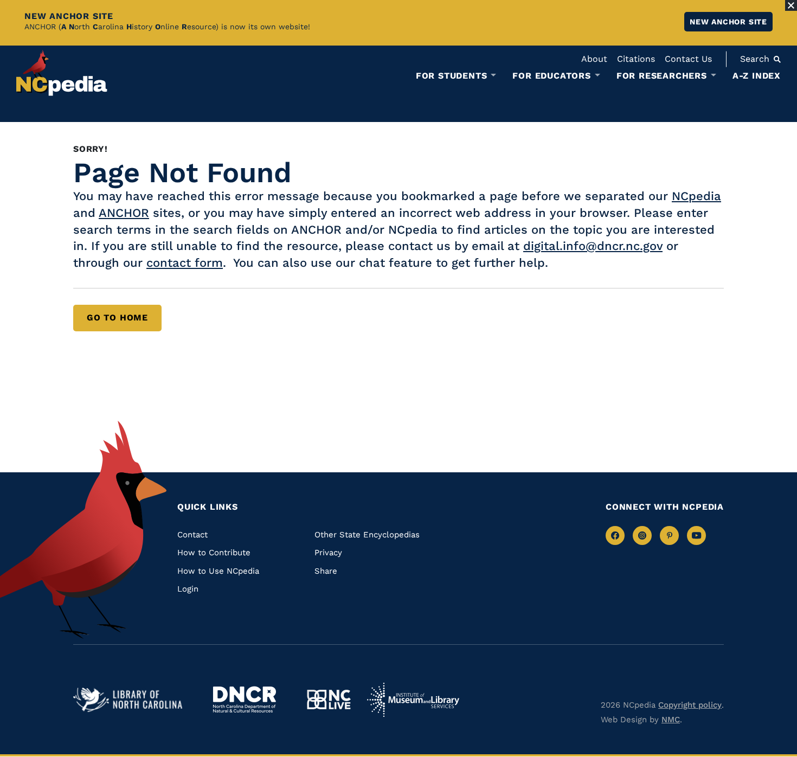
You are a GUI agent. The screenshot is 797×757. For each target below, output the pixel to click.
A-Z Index (756, 75)
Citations (636, 59)
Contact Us (688, 59)
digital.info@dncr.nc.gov (593, 246)
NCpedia (696, 196)
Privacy (328, 552)
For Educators (551, 76)
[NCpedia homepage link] (61, 73)
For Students (451, 76)
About (594, 59)
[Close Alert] (791, 5)
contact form (184, 263)
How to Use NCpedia (218, 571)
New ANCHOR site (728, 21)
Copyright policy (690, 705)
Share (325, 571)
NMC (670, 719)
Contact (192, 535)
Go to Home (117, 317)
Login (187, 589)
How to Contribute (213, 552)
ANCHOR (124, 213)
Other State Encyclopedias (367, 535)
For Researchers (661, 76)
